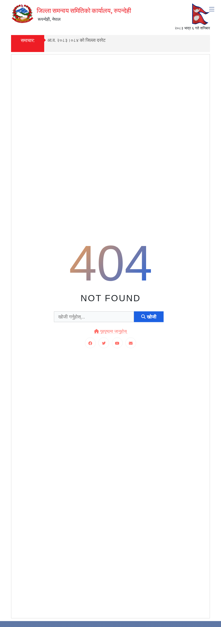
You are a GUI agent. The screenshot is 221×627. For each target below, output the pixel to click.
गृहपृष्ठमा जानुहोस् (113, 331)
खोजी (151, 316)
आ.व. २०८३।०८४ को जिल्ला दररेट (76, 40)
